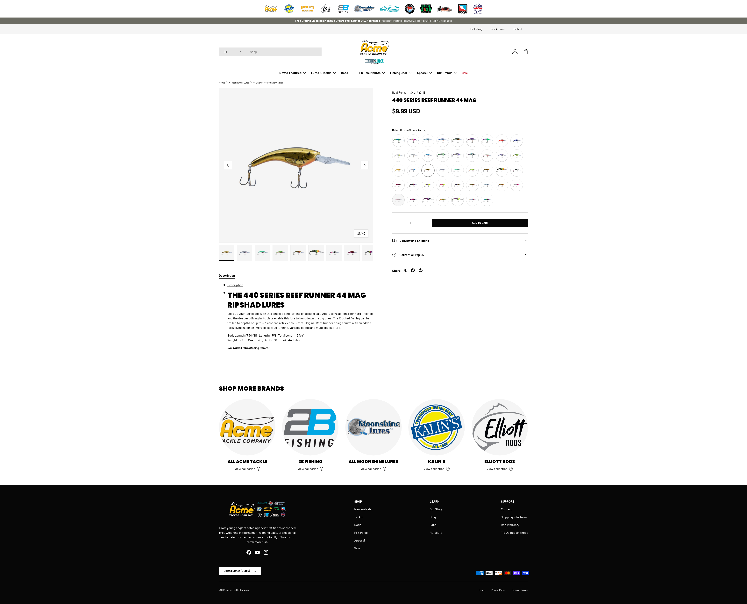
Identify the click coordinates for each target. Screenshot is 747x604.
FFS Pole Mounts (369, 73)
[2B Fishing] (310, 427)
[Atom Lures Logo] (478, 9)
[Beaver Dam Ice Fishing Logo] (410, 9)
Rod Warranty (510, 525)
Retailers (436, 532)
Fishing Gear (398, 73)
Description (235, 285)
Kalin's (436, 462)
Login (482, 589)
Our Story (436, 509)
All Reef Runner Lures (239, 82)
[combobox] (270, 51)
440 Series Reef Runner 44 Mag (268, 82)
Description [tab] (227, 275)
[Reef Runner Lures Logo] (389, 9)
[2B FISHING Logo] (343, 9)
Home (222, 82)
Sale (465, 73)
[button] (526, 51)
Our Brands (444, 73)
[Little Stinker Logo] (444, 9)
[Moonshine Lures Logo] (364, 9)
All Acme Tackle (247, 462)
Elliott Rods (499, 462)
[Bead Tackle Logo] (462, 9)
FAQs (433, 525)
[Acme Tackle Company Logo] (271, 9)
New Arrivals (497, 29)
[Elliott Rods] (500, 427)
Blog (433, 517)
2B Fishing (310, 462)
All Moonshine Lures (373, 462)
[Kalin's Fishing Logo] (289, 9)
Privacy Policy (498, 589)
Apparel (422, 73)
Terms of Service (520, 589)
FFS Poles (361, 532)
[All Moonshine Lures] (373, 427)
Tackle (358, 517)
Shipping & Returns (514, 517)
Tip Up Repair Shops (514, 532)
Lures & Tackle (321, 73)
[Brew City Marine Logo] (307, 9)
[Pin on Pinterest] (420, 270)
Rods (344, 73)
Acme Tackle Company (237, 589)
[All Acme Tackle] (247, 427)
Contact (517, 29)
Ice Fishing (476, 29)
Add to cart (480, 222)
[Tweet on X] (405, 270)
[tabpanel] (296, 318)
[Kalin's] (436, 427)
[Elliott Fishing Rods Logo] (326, 9)
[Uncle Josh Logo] (426, 9)
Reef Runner (400, 92)
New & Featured (290, 73)
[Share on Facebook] (413, 270)
